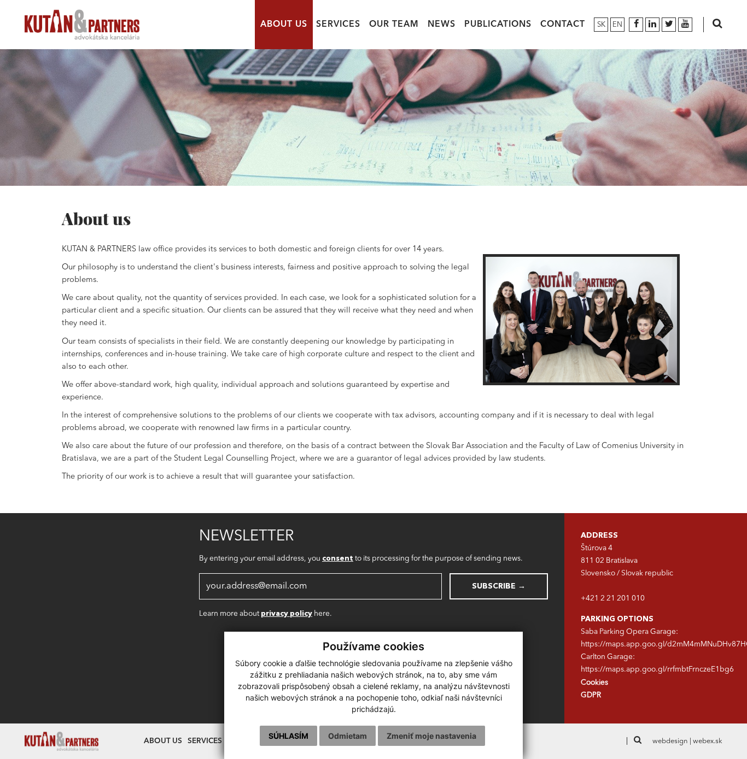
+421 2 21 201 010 (613, 598)
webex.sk (707, 741)
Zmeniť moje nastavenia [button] (431, 735)
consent (337, 558)
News (442, 24)
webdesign (670, 741)
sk (601, 24)
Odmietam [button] (347, 735)
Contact (562, 24)
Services (338, 24)
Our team (394, 24)
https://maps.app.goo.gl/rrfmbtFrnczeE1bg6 (657, 669)
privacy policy (286, 613)
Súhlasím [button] (288, 735)
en (617, 24)
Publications (498, 24)
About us (283, 24)
